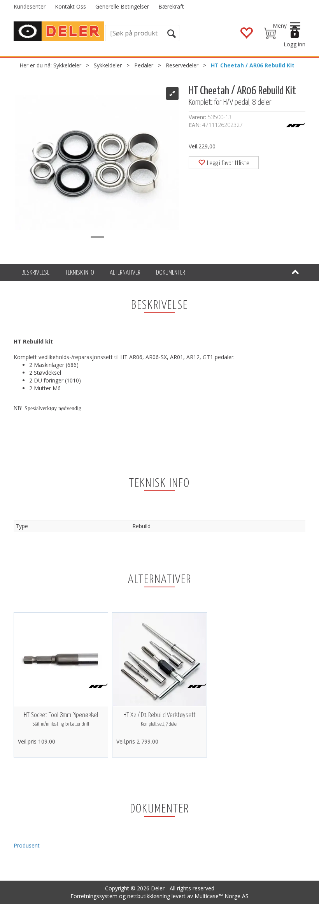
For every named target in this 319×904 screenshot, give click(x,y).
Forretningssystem (93, 896)
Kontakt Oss (70, 6)
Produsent (27, 845)
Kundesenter (30, 6)
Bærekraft (171, 6)
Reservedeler (182, 65)
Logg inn (294, 44)
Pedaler (143, 65)
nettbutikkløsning (148, 896)
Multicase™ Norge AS (222, 896)
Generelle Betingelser (122, 6)
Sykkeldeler (67, 65)
